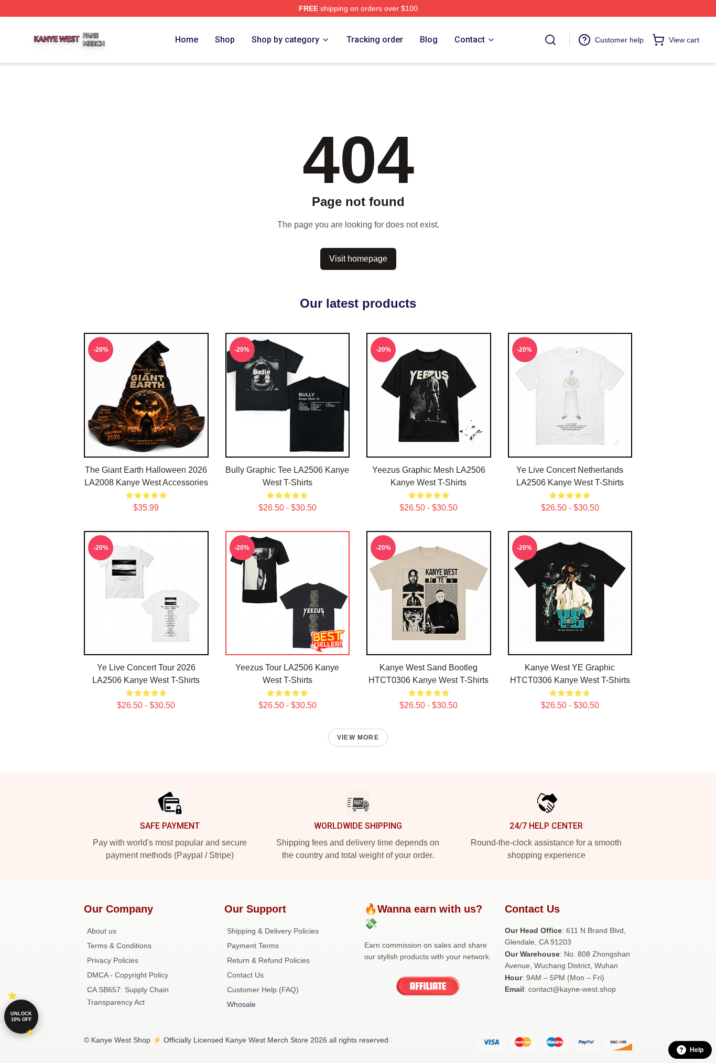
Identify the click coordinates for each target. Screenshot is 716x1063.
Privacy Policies (112, 960)
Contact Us (245, 975)
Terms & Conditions (119, 945)
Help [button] (696, 1050)
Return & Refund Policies (268, 960)
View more (358, 737)
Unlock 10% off (21, 1016)
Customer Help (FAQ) (263, 989)
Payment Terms (253, 945)
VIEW (146, 447)
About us (101, 931)
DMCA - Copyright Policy (127, 975)
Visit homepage (358, 258)
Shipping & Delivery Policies (273, 931)
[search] (550, 39)
